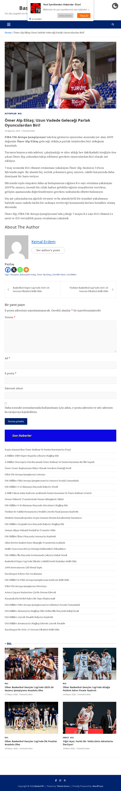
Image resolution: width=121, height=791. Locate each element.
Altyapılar (11, 113)
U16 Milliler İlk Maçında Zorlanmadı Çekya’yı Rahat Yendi (36, 555)
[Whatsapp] (20, 269)
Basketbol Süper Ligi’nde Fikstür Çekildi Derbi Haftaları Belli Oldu (41, 561)
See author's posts (48, 250)
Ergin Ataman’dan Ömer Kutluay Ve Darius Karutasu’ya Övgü (38, 449)
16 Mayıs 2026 (69, 694)
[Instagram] (60, 780)
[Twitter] (64, 780)
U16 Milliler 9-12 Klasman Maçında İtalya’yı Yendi (31, 486)
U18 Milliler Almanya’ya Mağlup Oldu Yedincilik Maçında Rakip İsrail (42, 611)
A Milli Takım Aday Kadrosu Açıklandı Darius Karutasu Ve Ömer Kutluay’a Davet (48, 493)
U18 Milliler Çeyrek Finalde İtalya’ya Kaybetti (29, 617)
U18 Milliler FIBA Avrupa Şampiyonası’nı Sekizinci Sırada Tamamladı (42, 604)
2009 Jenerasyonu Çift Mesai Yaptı (23, 567)
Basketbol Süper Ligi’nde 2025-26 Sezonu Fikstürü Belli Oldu (31, 289)
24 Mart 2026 (69, 748)
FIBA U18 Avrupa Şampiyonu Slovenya (25, 586)
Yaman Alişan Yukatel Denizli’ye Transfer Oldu (30, 530)
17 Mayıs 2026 (11, 694)
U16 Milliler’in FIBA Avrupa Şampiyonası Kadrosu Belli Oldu (37, 580)
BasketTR (39, 786)
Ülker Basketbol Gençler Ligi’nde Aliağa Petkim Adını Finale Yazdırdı (86, 689)
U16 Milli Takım (59, 274)
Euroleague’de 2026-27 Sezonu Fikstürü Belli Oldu (32, 629)
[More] (26, 269)
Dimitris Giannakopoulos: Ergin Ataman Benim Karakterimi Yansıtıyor (43, 517)
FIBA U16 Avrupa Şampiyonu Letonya (25, 474)
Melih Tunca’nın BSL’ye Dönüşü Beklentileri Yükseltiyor (35, 549)
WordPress (98, 786)
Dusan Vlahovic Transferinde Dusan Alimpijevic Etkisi (34, 499)
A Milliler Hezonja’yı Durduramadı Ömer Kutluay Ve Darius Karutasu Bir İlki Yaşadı (49, 462)
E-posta (10, 373)
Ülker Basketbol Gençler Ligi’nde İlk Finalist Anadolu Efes (31, 743)
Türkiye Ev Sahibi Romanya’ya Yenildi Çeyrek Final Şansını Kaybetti (41, 511)
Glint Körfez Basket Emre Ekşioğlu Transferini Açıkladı (35, 542)
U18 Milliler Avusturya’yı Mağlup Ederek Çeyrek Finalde (35, 623)
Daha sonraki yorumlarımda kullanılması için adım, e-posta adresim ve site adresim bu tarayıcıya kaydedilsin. (59, 410)
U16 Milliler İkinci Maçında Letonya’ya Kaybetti (30, 536)
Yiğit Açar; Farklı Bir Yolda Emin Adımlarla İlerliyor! (88, 743)
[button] (115, 6)
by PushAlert (37, 19)
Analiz (66, 737)
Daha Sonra (65, 15)
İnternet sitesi (14, 388)
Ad (7, 358)
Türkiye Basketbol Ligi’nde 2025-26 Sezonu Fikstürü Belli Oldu (88, 289)
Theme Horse (63, 786)
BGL (20, 113)
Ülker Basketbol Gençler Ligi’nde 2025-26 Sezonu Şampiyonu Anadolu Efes (29, 689)
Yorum (10, 317)
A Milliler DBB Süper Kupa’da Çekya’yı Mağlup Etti (32, 455)
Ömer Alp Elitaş (44, 274)
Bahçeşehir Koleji (28, 274)
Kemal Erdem (29, 130)
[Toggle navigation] (9, 24)
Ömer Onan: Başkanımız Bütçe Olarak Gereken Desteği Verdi (38, 468)
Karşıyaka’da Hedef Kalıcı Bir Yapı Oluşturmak (30, 598)
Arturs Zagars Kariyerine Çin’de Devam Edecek (30, 592)
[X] (14, 269)
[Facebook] (8, 269)
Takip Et (84, 15)
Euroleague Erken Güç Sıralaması (23, 573)
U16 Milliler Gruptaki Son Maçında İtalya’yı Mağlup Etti (34, 524)
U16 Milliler (72, 274)
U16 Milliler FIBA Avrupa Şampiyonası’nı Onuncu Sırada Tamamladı (42, 480)
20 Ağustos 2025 (12, 130)
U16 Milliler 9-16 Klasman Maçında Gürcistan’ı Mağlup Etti (36, 505)
